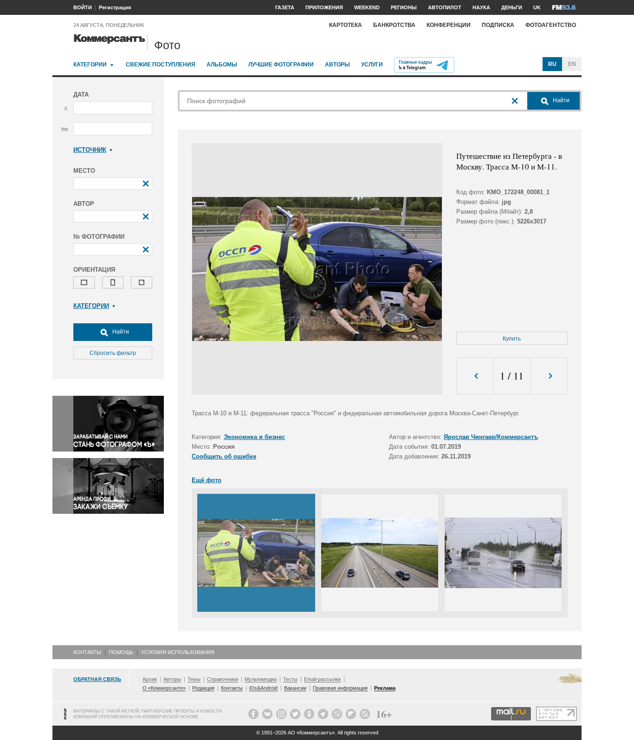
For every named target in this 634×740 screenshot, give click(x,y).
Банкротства (394, 25)
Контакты (87, 652)
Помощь (121, 652)
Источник (89, 149)
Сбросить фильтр (113, 353)
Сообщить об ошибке (224, 456)
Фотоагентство (550, 25)
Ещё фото (206, 480)
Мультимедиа (261, 679)
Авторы (337, 64)
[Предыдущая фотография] (475, 376)
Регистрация (115, 7)
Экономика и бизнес (254, 436)
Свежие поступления (160, 64)
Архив (149, 679)
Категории (90, 64)
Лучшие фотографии (281, 64)
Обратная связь (97, 679)
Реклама (384, 688)
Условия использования (177, 652)
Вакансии (295, 688)
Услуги (372, 64)
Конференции (449, 25)
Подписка (498, 25)
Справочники (222, 679)
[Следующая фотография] (548, 376)
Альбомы (222, 64)
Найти (120, 331)
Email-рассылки (322, 679)
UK (537, 7)
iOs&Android (263, 688)
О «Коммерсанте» (164, 688)
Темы (194, 679)
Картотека (345, 25)
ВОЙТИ (82, 7)
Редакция (203, 688)
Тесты (290, 679)
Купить (512, 338)
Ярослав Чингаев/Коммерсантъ (491, 436)
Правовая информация (340, 688)
